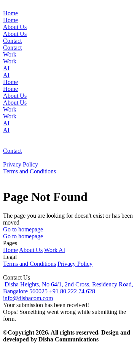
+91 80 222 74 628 (72, 291)
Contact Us (16, 277)
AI (62, 250)
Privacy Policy (74, 263)
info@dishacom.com (28, 298)
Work (51, 250)
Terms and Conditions (29, 263)
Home (10, 250)
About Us (31, 250)
